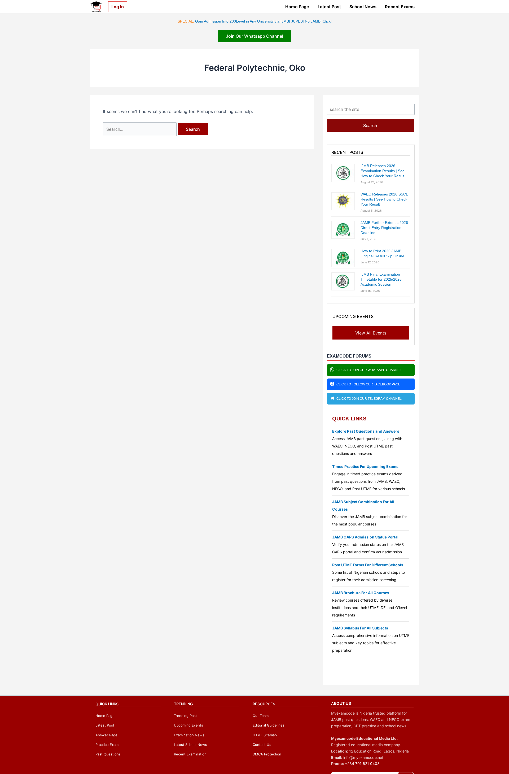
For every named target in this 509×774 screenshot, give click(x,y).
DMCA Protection (267, 754)
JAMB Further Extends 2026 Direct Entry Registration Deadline (384, 227)
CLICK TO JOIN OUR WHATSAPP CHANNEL (369, 370)
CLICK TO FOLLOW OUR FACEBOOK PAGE (368, 384)
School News (362, 6)
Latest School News (190, 744)
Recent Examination (190, 754)
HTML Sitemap (265, 735)
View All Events (370, 333)
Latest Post (329, 6)
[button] (115, 6)
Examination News (189, 735)
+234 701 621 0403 (362, 763)
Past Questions (108, 754)
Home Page (297, 6)
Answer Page (106, 735)
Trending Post (185, 716)
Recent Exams (400, 6)
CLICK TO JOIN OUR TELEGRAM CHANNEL (369, 399)
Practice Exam (107, 744)
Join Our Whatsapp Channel (254, 36)
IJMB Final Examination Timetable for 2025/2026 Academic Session (381, 279)
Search (370, 125)
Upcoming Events (188, 725)
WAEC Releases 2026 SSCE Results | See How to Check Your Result (384, 199)
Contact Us (262, 744)
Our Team (261, 716)
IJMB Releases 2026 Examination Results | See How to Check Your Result (383, 171)
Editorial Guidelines (268, 725)
